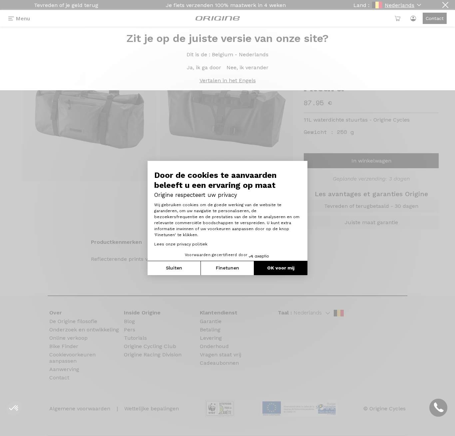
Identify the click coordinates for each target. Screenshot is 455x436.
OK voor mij (280, 267)
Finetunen (227, 267)
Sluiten (174, 267)
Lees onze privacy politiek (181, 244)
